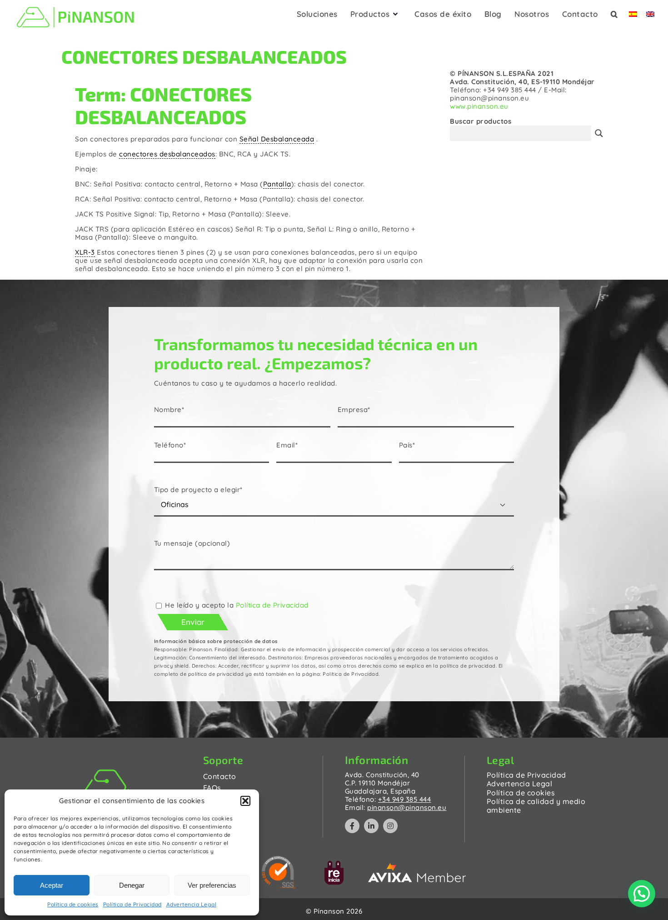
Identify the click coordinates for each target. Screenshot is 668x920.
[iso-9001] (279, 859)
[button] (245, 800)
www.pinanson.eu (479, 106)
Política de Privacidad (132, 904)
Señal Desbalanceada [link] (276, 139)
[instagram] (390, 826)
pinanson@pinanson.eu (406, 807)
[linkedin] (371, 826)
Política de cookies (73, 904)
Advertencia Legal (191, 904)
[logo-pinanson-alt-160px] (75, 5)
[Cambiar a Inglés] (650, 16)
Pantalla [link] (277, 184)
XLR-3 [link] (85, 252)
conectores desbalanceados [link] (167, 154)
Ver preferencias (212, 885)
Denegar (132, 885)
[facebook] (352, 826)
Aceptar (51, 885)
